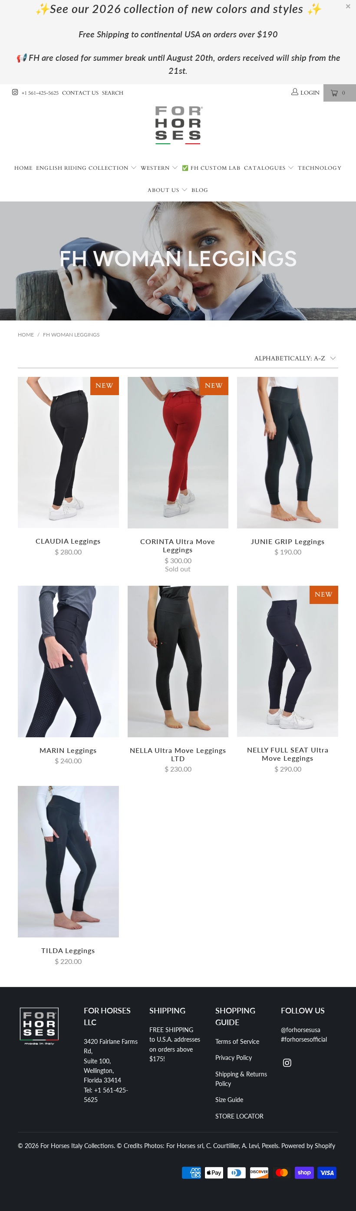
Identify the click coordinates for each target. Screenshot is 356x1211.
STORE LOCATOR (239, 1116)
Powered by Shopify (308, 1145)
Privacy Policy (233, 1057)
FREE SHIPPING (171, 1029)
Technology (320, 168)
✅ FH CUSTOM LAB (211, 168)
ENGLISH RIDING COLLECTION (83, 168)
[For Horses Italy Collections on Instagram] (15, 92)
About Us (164, 190)
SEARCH (112, 92)
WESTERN (156, 168)
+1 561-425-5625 (40, 92)
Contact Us (80, 92)
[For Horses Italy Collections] (178, 130)
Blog (199, 190)
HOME (23, 168)
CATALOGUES (265, 168)
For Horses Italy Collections (77, 1145)
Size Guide (229, 1099)
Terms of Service (237, 1041)
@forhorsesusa (300, 1029)
